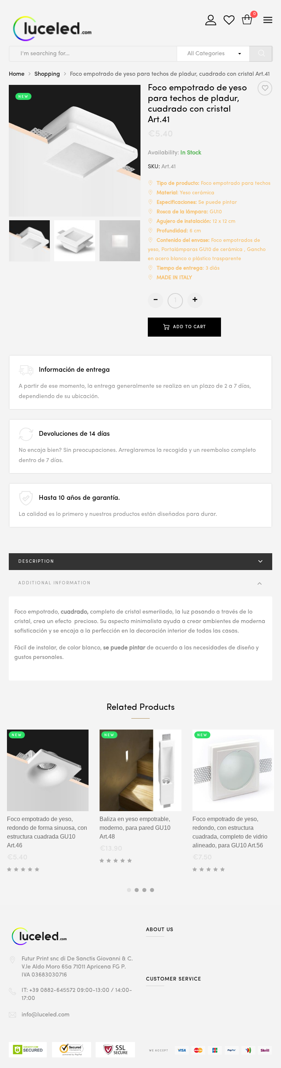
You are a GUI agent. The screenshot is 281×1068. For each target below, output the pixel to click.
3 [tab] (144, 890)
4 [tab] (152, 890)
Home (17, 74)
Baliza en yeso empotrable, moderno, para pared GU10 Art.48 (135, 828)
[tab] (140, 561)
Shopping (47, 74)
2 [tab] (137, 890)
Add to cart (189, 327)
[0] (247, 20)
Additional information (54, 583)
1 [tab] (129, 890)
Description (36, 561)
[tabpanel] (48, 802)
